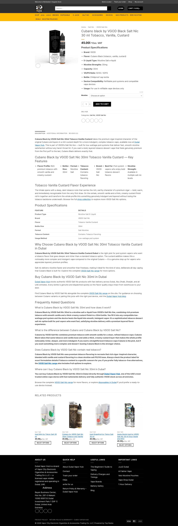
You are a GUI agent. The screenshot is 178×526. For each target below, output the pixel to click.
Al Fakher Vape (125, 471)
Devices (109, 15)
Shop (130, 2)
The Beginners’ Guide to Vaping (101, 468)
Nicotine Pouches (49, 19)
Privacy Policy (41, 520)
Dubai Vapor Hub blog (116, 296)
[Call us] (50, 511)
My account (139, 2)
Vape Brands (96, 481)
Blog (92, 490)
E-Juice (76, 15)
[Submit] (109, 8)
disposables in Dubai (107, 382)
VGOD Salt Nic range (90, 271)
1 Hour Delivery (125, 484)
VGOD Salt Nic (101, 27)
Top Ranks (109, 523)
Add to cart (102, 104)
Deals (38, 19)
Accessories (97, 15)
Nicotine (84, 95)
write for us (68, 484)
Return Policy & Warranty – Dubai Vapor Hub (74, 490)
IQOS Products (122, 15)
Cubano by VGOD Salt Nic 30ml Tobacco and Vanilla (72, 435)
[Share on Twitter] (88, 120)
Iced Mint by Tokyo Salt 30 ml (46, 435)
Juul (43, 15)
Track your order (120, 2)
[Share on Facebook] (83, 120)
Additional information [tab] (57, 133)
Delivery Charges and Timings (100, 475)
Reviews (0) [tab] (73, 133)
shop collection (84, 199)
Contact (66, 471)
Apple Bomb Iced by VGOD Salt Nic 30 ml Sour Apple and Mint (128, 436)
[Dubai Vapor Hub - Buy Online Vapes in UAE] (43, 8)
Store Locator (106, 2)
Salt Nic (85, 15)
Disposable (65, 15)
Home (83, 27)
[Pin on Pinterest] (96, 120)
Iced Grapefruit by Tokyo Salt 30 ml (101, 435)
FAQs (65, 480)
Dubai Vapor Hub (42, 282)
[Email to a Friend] (92, 120)
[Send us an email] (46, 511)
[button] (120, 8)
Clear (141, 92)
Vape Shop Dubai (126, 480)
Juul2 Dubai (123, 467)
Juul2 (48, 15)
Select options (43, 443)
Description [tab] (40, 133)
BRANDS (56, 15)
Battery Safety (97, 486)
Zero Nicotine (136, 15)
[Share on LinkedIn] (100, 120)
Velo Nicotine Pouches (128, 475)
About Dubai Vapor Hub (73, 467)
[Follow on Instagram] (41, 511)
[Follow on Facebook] (37, 511)
